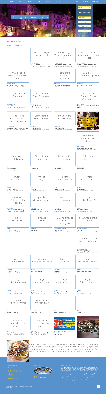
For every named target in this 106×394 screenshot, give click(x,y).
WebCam (95, 2)
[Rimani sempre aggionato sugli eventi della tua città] (88, 337)
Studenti (85, 2)
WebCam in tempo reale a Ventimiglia (40, 306)
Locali (20, 2)
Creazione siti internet (13, 378)
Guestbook (10, 374)
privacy (69, 382)
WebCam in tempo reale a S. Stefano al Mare (87, 245)
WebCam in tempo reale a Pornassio (39, 224)
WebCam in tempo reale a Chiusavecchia (16, 100)
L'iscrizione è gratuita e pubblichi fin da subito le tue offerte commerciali (88, 122)
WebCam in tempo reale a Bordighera (62, 79)
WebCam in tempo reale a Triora (16, 306)
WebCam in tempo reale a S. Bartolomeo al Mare (64, 224)
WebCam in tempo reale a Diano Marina (40, 100)
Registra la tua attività (13, 373)
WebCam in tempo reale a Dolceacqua (86, 163)
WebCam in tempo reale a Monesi (86, 183)
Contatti (10, 367)
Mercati (48, 2)
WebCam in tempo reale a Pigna (86, 204)
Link (9, 377)
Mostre (57, 2)
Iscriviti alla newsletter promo (15, 371)
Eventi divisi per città (13, 369)
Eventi (39, 2)
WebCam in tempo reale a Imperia (16, 183)
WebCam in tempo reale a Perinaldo (62, 204)
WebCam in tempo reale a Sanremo (16, 265)
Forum (9, 375)
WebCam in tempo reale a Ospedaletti (16, 204)
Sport (76, 2)
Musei (67, 2)
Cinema (29, 2)
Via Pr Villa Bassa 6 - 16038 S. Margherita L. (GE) (64, 334)
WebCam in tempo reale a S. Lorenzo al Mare (87, 224)
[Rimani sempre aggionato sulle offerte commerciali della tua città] (18, 361)
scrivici (35, 376)
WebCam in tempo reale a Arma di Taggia (40, 59)
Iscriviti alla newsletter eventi (14, 370)
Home (11, 1)
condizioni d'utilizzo (64, 371)
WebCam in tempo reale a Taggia (16, 286)
